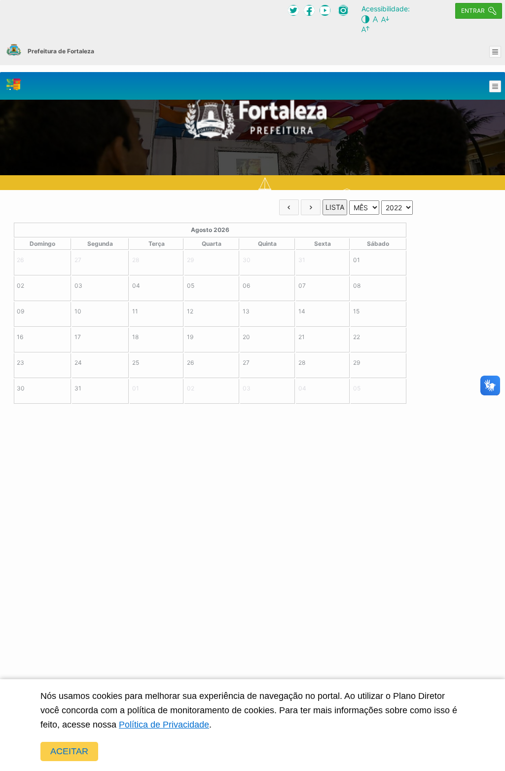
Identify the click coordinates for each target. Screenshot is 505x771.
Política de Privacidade (164, 725)
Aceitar (69, 751)
